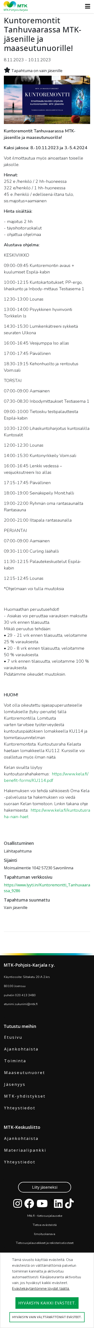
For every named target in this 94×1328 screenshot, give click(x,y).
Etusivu (13, 1037)
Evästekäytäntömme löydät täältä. (41, 1288)
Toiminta (15, 1060)
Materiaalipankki (25, 1150)
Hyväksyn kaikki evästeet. (47, 1303)
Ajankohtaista (21, 1049)
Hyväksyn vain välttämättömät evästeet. (47, 1317)
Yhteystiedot (19, 1108)
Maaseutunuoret (24, 1072)
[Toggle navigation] (86, 6)
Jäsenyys (15, 1084)
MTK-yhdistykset (25, 1096)
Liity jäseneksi (44, 1187)
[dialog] (47, 1290)
